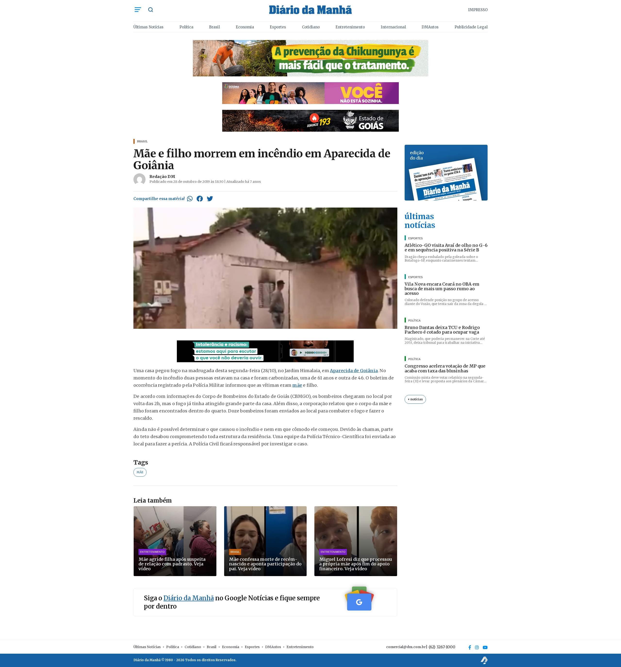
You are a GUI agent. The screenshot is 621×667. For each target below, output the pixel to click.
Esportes (278, 27)
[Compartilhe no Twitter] (210, 198)
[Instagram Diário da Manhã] (477, 647)
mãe (297, 385)
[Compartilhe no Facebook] (199, 198)
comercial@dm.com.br (406, 647)
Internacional (393, 27)
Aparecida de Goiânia (354, 370)
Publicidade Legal (471, 27)
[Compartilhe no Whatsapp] (190, 198)
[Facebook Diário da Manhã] (469, 647)
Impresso (478, 10)
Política (186, 27)
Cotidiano (311, 27)
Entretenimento (350, 27)
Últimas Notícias (148, 27)
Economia (245, 27)
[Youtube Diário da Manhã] (485, 647)
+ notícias (415, 399)
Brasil (214, 27)
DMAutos (430, 27)
